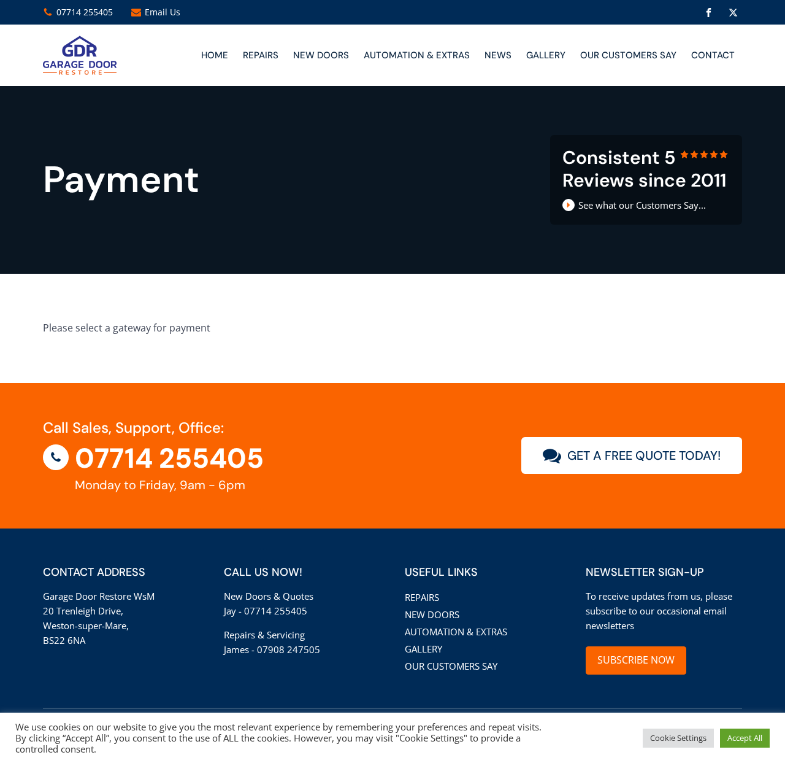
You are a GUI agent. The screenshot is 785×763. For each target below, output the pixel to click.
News (497, 55)
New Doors (432, 614)
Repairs (260, 55)
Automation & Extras (417, 55)
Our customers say (628, 55)
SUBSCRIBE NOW (636, 660)
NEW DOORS (321, 55)
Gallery (545, 55)
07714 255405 (84, 12)
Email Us (162, 12)
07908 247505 (288, 649)
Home (214, 55)
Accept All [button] (744, 737)
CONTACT (713, 55)
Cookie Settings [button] (678, 737)
